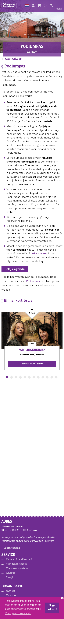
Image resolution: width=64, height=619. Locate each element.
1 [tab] (7, 377)
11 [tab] (51, 377)
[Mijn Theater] (33, 6)
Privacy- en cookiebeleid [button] (18, 613)
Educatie (10, 573)
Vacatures (11, 596)
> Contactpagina (10, 548)
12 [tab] (56, 377)
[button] (27, 6)
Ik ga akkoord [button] (52, 607)
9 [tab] (42, 377)
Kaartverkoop (13, 59)
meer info (49, 541)
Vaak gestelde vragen (16, 564)
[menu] (59, 6)
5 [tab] (24, 377)
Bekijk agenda (14, 269)
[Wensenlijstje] (45, 6)
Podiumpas (33, 281)
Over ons (10, 591)
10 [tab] (47, 377)
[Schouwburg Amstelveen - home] (9, 5)
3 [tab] (16, 377)
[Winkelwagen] (39, 6)
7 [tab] (33, 377)
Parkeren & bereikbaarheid (19, 560)
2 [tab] (11, 377)
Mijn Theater (40, 253)
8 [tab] (38, 377)
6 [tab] (29, 377)
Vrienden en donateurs (17, 569)
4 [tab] (20, 377)
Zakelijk (10, 577)
